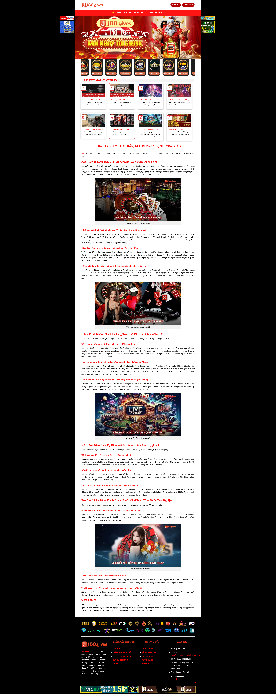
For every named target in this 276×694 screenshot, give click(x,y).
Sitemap (174, 679)
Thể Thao (128, 13)
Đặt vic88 (162, 73)
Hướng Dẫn (160, 13)
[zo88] (167, 689)
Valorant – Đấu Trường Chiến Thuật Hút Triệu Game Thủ (179, 100)
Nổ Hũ (136, 13)
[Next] (198, 62)
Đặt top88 (119, 73)
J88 (112, 13)
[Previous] (78, 62)
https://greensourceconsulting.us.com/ (185, 655)
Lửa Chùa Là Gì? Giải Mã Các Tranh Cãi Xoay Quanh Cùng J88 (122, 129)
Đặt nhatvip (105, 73)
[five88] (208, 19)
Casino (119, 13)
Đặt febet (148, 73)
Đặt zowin (90, 73)
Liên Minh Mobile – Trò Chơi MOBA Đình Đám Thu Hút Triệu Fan (150, 100)
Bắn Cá (144, 13)
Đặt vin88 (191, 73)
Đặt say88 (133, 73)
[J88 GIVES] (92, 5)
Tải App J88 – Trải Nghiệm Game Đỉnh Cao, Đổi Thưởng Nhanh (151, 129)
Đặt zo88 (176, 73)
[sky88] (67, 27)
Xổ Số (151, 13)
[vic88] (109, 689)
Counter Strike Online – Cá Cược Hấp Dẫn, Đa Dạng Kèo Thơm (93, 129)
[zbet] (208, 27)
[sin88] (67, 19)
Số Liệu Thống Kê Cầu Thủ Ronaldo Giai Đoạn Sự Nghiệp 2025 (93, 100)
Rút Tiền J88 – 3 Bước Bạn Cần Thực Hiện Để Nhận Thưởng (179, 129)
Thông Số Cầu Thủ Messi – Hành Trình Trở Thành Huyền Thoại (122, 100)
